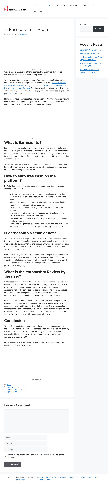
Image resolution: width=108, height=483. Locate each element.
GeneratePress (20, 480)
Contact (48, 480)
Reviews (73, 5)
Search (83, 24)
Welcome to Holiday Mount (46, 477)
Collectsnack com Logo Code (17, 389)
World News (61, 5)
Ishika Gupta (37, 12)
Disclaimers (62, 477)
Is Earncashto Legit (13, 387)
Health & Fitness (87, 5)
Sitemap (40, 480)
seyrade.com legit (13, 392)
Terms (82, 477)
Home (35, 5)
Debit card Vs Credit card (90, 50)
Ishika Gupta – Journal (89, 53)
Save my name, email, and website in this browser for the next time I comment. (36, 456)
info (43, 5)
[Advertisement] (37, 53)
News (51, 5)
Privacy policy (92, 477)
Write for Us (73, 477)
